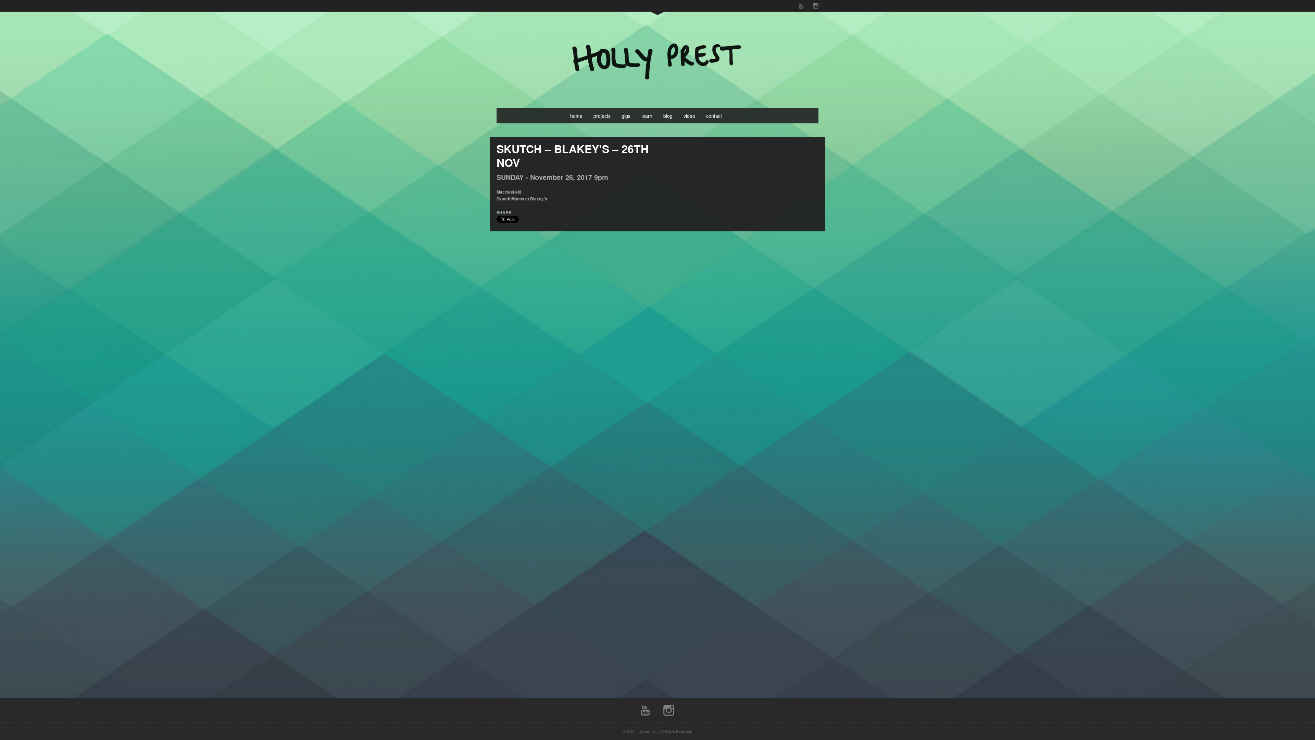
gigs (626, 115)
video (689, 115)
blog (668, 115)
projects (602, 115)
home (576, 115)
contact (714, 115)
